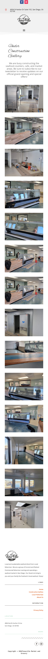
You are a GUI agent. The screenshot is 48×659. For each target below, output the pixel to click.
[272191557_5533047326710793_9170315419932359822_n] (24, 112)
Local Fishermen (37, 595)
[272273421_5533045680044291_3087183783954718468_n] (24, 176)
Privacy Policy (38, 610)
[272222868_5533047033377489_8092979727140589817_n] (24, 144)
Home (41, 589)
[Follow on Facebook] (22, 2)
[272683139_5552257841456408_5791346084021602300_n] (24, 240)
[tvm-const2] (24, 432)
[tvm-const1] (24, 400)
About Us (40, 597)
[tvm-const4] (24, 496)
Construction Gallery (36, 592)
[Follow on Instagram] (26, 2)
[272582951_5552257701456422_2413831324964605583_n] (24, 208)
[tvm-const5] (24, 528)
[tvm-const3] (24, 464)
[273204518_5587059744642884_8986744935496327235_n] (24, 336)
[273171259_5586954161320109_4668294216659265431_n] (24, 304)
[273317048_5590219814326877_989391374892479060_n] (24, 368)
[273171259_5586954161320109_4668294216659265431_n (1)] (24, 272)
